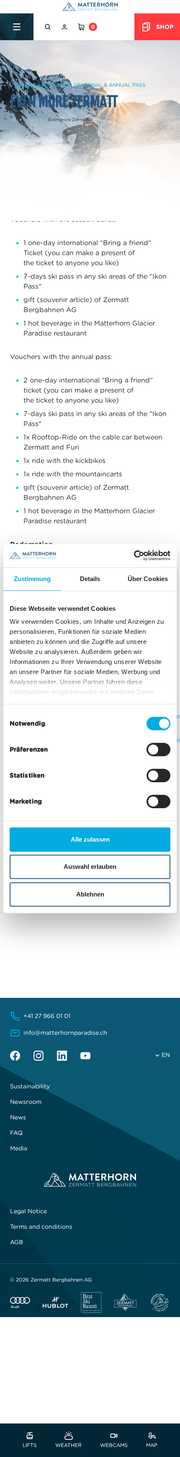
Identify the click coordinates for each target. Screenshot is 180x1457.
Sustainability (30, 1086)
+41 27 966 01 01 (46, 1016)
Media (18, 1148)
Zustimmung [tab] (32, 578)
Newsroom (25, 1102)
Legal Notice (28, 1211)
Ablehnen (90, 894)
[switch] (158, 749)
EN (166, 1055)
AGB (16, 1242)
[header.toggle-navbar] (16, 26)
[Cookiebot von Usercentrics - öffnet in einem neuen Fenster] (133, 555)
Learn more (32, 961)
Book (33, 119)
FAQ (16, 1133)
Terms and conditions (41, 1226)
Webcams (114, 1444)
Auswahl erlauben (90, 866)
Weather (68, 1444)
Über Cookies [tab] (148, 578)
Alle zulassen (90, 839)
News (18, 1117)
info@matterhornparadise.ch (65, 1032)
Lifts (30, 1444)
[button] (49, 27)
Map (151, 1444)
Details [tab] (90, 578)
